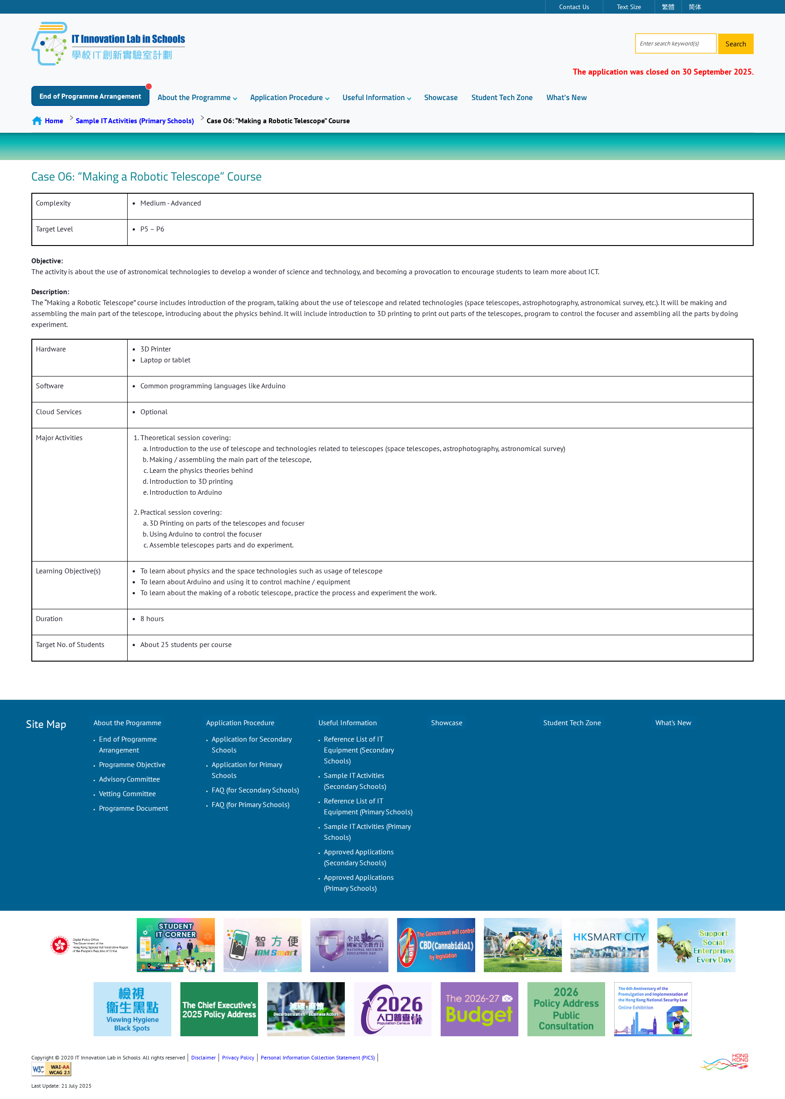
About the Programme (194, 97)
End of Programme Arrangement (90, 95)
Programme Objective (132, 764)
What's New (567, 97)
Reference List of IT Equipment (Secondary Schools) (358, 749)
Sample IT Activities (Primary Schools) (135, 120)
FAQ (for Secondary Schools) (255, 789)
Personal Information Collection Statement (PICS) (318, 1057)
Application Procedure (286, 97)
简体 (695, 7)
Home (54, 120)
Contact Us (574, 7)
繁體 (668, 7)
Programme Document (133, 808)
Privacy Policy (238, 1057)
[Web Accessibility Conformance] (51, 1068)
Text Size (629, 7)
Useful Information (374, 97)
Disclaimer (203, 1057)
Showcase (441, 97)
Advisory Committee (129, 778)
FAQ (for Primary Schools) (250, 804)
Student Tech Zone (502, 97)
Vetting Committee (127, 793)
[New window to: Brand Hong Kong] (724, 1061)
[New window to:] (89, 945)
